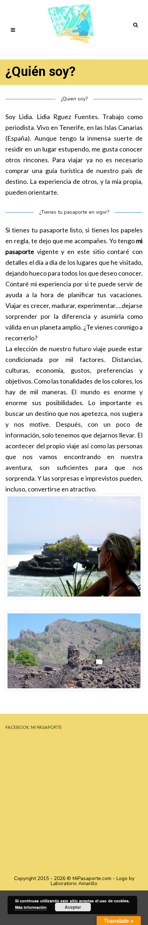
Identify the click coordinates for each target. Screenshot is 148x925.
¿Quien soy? (74, 98)
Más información (31, 907)
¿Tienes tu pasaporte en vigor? (74, 212)
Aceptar (73, 907)
